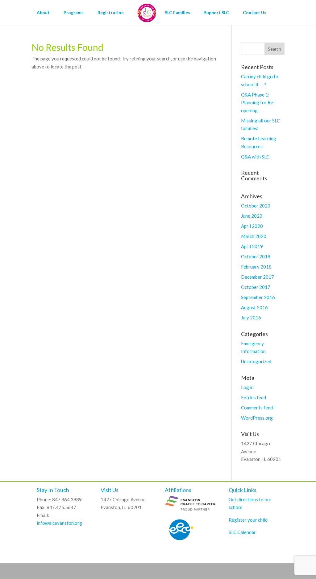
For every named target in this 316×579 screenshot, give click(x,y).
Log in (247, 387)
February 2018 (256, 266)
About (43, 12)
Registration (111, 12)
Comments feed (257, 407)
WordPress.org (257, 418)
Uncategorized (256, 361)
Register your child (248, 520)
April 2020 (252, 226)
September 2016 (258, 297)
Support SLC (216, 12)
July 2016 (251, 317)
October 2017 (255, 287)
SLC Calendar (242, 532)
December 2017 (257, 277)
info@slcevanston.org (59, 523)
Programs (74, 12)
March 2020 (253, 236)
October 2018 (255, 256)
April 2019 (252, 246)
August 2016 (254, 307)
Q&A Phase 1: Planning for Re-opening (258, 102)
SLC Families (177, 12)
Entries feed (253, 397)
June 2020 (251, 216)
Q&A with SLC (255, 156)
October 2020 (255, 205)
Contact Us (254, 12)
